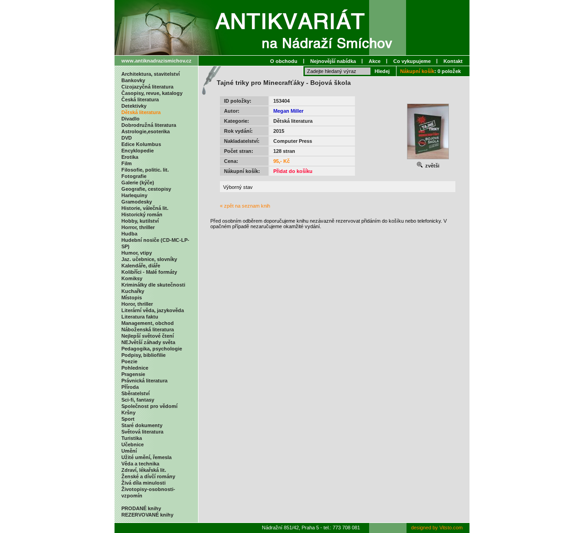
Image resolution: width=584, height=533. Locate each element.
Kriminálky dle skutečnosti (153, 284)
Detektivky (133, 106)
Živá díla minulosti (143, 483)
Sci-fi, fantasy (137, 399)
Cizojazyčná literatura (147, 86)
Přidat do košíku (293, 171)
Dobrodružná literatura (148, 125)
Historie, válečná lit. (144, 208)
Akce (375, 61)
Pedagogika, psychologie (151, 348)
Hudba (129, 233)
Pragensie (133, 374)
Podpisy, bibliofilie (143, 355)
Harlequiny (134, 195)
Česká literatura (140, 99)
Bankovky (133, 80)
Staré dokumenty (141, 425)
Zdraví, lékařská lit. (143, 470)
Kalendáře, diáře (140, 265)
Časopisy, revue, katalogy (151, 93)
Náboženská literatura (147, 329)
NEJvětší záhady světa (148, 342)
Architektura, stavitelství (150, 74)
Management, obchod (147, 323)
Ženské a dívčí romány (148, 476)
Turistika (131, 438)
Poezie (129, 361)
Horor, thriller (137, 304)
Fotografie (133, 176)
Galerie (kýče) (137, 182)
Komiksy (131, 278)
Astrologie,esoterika (145, 131)
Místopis (131, 297)
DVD (126, 138)
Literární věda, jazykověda (152, 310)
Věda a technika (140, 463)
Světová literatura (142, 431)
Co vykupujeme (412, 61)
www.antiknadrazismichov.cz (156, 60)
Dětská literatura (141, 112)
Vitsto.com (451, 527)
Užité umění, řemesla (146, 457)
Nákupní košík (417, 71)
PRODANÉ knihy (141, 508)
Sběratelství (135, 393)
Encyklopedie (137, 150)
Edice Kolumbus (141, 144)
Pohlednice (134, 368)
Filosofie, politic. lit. (145, 169)
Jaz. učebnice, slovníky (149, 259)
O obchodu (283, 61)
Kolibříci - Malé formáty (149, 272)
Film (126, 163)
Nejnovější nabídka (333, 61)
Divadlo (130, 118)
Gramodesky (136, 201)
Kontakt (453, 61)
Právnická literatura (144, 380)
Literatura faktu (139, 316)
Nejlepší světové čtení (147, 336)
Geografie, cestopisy (146, 189)
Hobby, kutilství (140, 221)
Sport (128, 419)
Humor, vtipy (136, 253)
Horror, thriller (138, 227)
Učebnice (132, 444)
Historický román (141, 214)
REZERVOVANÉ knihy (147, 514)
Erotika (129, 157)
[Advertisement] (337, 247)
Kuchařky (132, 291)
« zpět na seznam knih (245, 206)
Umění (129, 451)
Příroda (130, 387)
